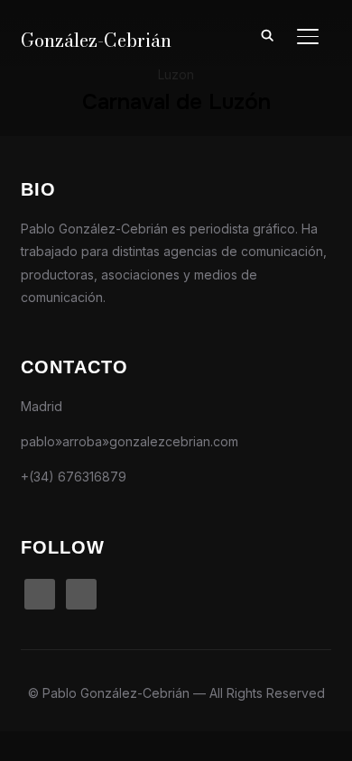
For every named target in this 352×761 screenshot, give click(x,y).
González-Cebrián (96, 40)
